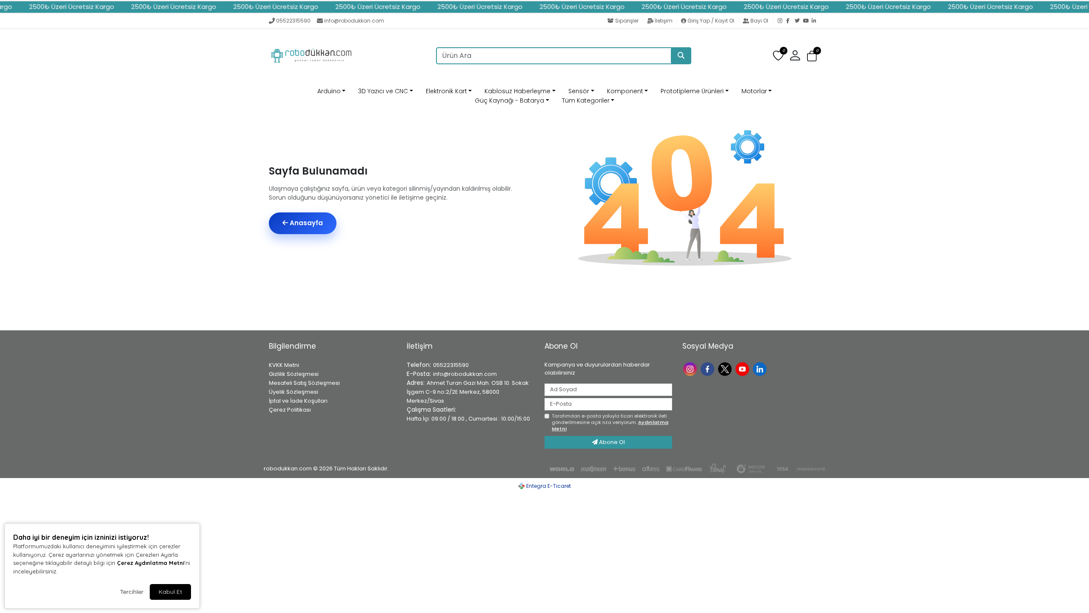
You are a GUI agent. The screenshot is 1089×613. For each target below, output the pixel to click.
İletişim (663, 20)
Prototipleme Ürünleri (692, 91)
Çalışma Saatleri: (431, 409)
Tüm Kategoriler (586, 100)
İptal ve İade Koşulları (298, 401)
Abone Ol (611, 442)
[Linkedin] (761, 368)
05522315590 (293, 20)
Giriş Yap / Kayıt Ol (711, 20)
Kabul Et (170, 592)
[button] (812, 56)
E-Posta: (419, 374)
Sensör (578, 91)
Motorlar (754, 91)
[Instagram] (782, 21)
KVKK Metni (284, 365)
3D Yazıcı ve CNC (383, 91)
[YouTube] (807, 21)
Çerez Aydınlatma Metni (150, 562)
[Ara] (681, 55)
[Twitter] (799, 21)
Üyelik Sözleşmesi (293, 392)
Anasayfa (305, 222)
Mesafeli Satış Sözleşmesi (304, 383)
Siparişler (627, 20)
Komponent (625, 91)
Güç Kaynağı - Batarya (509, 100)
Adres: (416, 382)
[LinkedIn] (816, 21)
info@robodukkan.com (354, 20)
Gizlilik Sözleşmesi (294, 374)
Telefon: (419, 365)
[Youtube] (743, 368)
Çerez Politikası (290, 410)
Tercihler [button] (131, 592)
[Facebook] (790, 21)
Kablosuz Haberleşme (517, 91)
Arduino (329, 91)
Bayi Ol (759, 20)
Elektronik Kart (446, 91)
